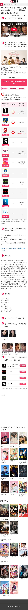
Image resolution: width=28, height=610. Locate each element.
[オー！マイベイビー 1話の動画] (20, 347)
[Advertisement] (14, 410)
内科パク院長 (13, 494)
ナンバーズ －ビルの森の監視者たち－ (22, 462)
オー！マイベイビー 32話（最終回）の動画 (7, 353)
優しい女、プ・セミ (4, 445)
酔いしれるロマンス (22, 445)
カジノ (11, 478)
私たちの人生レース (4, 479)
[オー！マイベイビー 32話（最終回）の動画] (7, 347)
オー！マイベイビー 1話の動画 (20, 353)
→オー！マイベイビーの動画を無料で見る (14, 82)
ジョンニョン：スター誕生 (13, 445)
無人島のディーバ (13, 461)
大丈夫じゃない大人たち (22, 495)
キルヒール (21, 478)
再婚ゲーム (3, 494)
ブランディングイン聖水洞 (4, 461)
